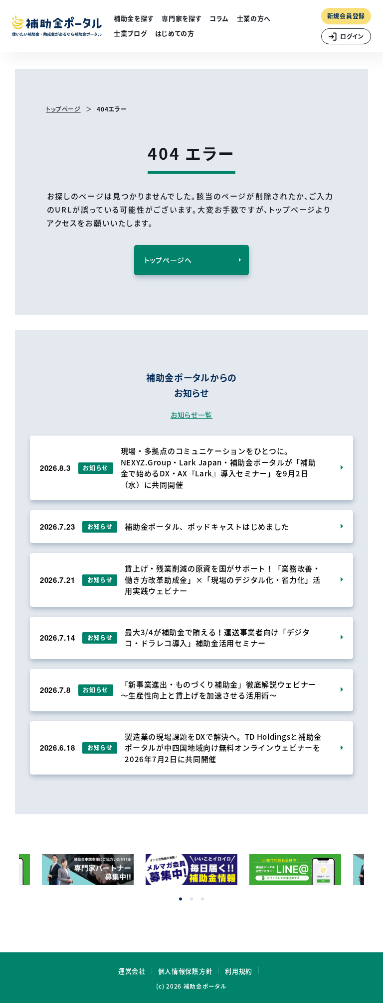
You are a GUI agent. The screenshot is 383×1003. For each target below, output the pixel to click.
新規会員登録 (346, 15)
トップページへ (168, 260)
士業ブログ (130, 33)
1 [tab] (180, 898)
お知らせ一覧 (191, 415)
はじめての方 (174, 33)
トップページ (63, 109)
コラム (218, 18)
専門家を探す (181, 18)
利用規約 (238, 971)
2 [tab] (191, 898)
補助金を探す (134, 18)
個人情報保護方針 (185, 971)
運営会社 (132, 971)
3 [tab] (202, 898)
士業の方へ (254, 18)
